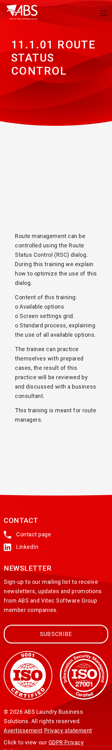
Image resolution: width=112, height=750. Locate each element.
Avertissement (23, 730)
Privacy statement (68, 730)
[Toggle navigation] (103, 13)
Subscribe (56, 634)
